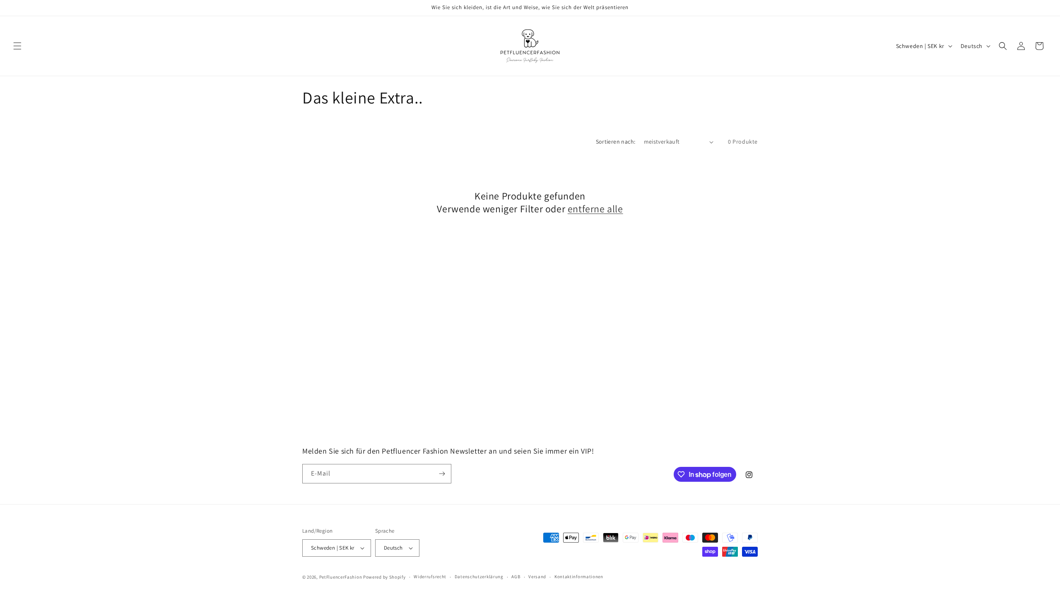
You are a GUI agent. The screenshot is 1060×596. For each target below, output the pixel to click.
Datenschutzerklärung (479, 576)
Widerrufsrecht (430, 576)
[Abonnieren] (442, 473)
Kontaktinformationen (578, 576)
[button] (17, 46)
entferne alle (595, 208)
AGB (515, 576)
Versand (537, 576)
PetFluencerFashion (340, 577)
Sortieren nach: (616, 141)
